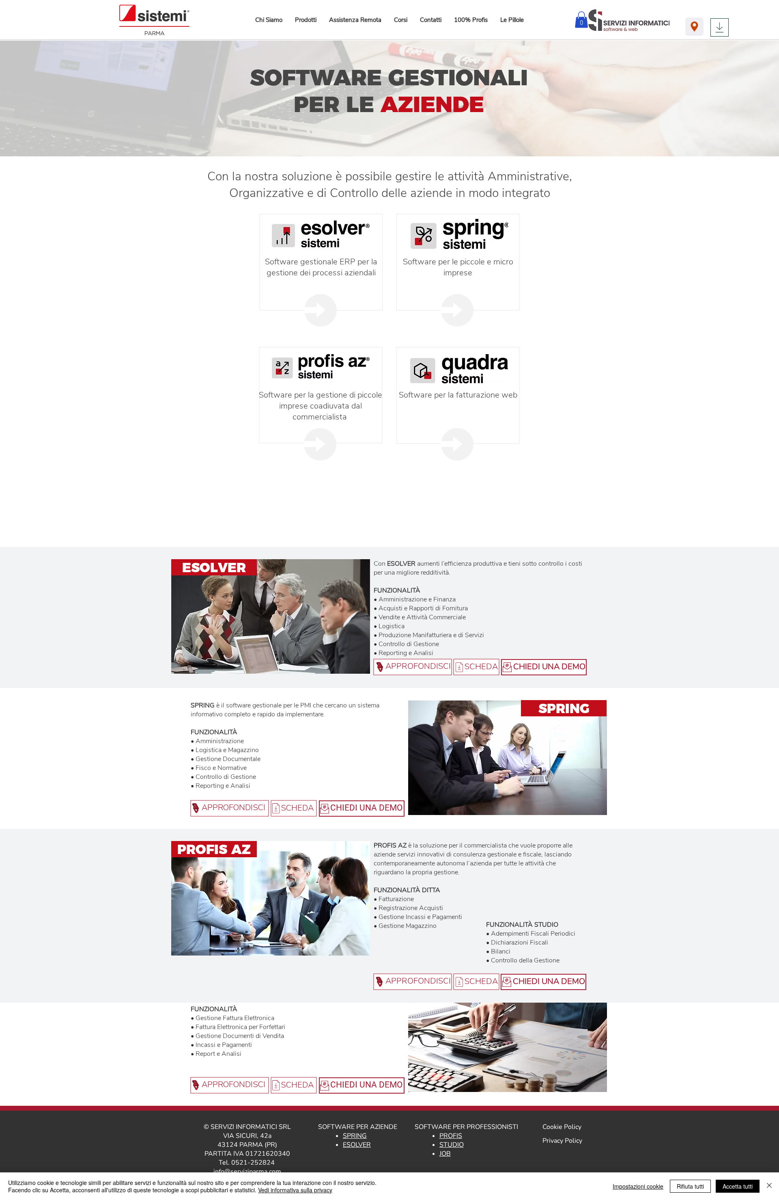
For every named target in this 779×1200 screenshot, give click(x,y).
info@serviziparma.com (247, 1171)
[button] (305, 20)
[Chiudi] (769, 1186)
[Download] (719, 27)
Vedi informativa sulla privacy (295, 1190)
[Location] (694, 26)
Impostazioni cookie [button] (638, 1186)
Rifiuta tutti (690, 1186)
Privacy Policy (562, 1140)
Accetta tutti (738, 1186)
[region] (321, 310)
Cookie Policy (561, 1126)
